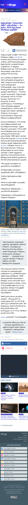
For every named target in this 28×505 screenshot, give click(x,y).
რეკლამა (25, 435)
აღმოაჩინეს (18, 57)
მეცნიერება (14, 20)
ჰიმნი (16, 339)
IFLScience (8, 337)
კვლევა (3, 317)
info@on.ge (12, 487)
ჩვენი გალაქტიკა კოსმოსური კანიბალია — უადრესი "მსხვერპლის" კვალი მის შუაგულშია (9, 391)
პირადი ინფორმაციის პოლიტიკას (14, 493)
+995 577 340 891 (20, 487)
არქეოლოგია (11, 339)
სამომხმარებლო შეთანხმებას (13, 491)
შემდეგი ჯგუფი (17, 332)
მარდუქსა (19, 138)
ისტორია (3, 20)
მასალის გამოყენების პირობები (20, 439)
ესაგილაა (4, 145)
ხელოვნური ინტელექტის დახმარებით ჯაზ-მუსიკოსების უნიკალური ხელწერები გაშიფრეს (9, 412)
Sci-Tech (8, 20)
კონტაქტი (25, 441)
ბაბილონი (20, 339)
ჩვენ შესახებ (24, 433)
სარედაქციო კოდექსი (22, 437)
